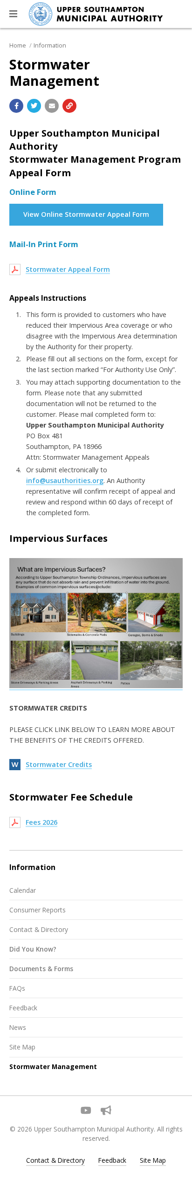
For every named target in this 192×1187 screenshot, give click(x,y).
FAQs (17, 988)
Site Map (22, 1046)
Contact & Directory (38, 929)
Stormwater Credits (59, 764)
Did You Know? (32, 949)
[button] (13, 14)
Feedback (23, 1007)
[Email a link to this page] (52, 106)
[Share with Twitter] (34, 106)
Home (17, 45)
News (17, 1027)
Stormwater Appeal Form (68, 269)
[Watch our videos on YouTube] (86, 1110)
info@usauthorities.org (64, 480)
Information (50, 45)
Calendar (22, 890)
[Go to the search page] (177, 14)
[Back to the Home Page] (96, 14)
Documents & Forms (41, 968)
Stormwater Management (53, 1066)
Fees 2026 (41, 822)
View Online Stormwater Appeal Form (86, 214)
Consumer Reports (37, 909)
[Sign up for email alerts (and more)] (106, 1110)
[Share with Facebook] (16, 106)
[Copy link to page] (69, 106)
